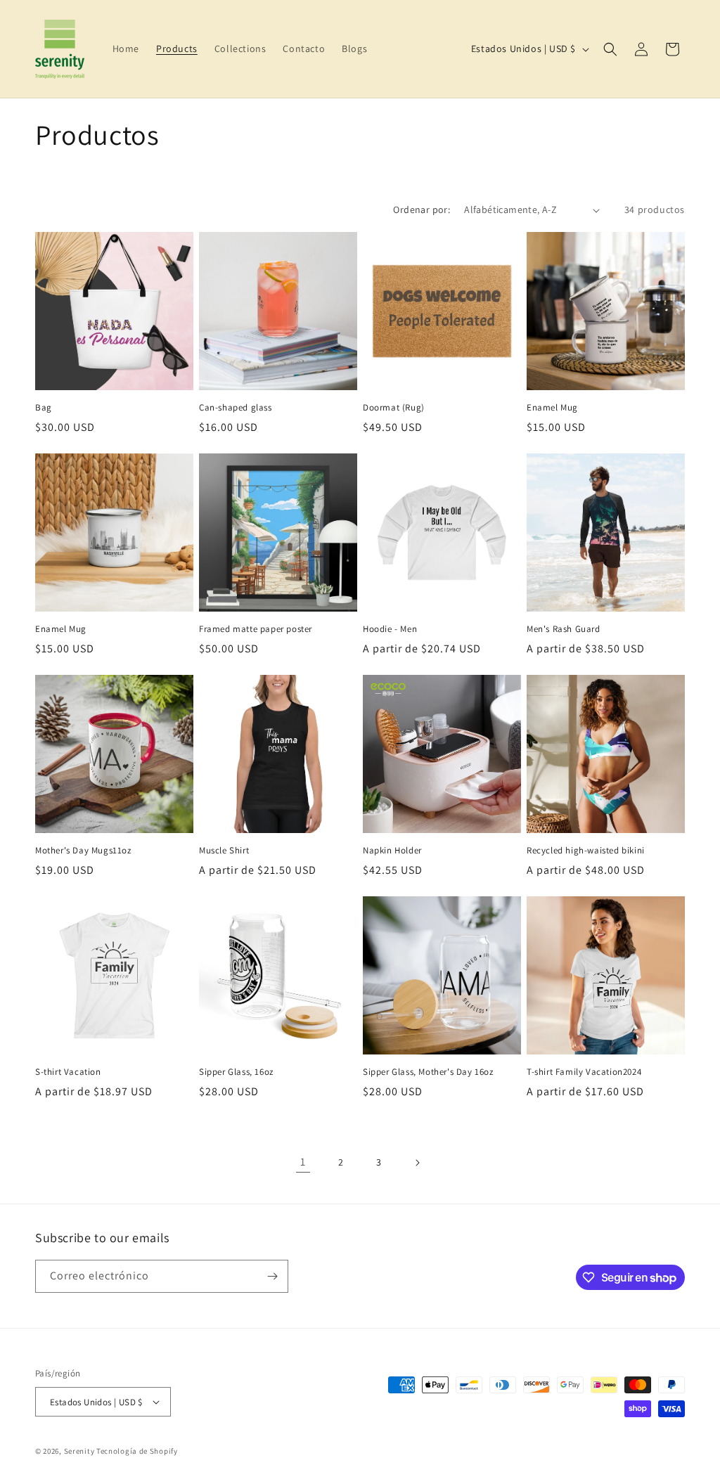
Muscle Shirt (224, 850)
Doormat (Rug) (394, 407)
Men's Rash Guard (563, 629)
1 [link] (303, 1161)
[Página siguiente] (416, 1162)
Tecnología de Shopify (137, 1451)
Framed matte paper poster (255, 629)
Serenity (79, 1451)
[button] (610, 49)
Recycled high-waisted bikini (586, 850)
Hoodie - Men (390, 629)
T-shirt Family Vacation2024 (584, 1072)
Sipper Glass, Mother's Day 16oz (428, 1072)
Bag (43, 407)
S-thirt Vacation (68, 1072)
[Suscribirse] (272, 1276)
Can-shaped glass (235, 407)
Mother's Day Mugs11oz (83, 850)
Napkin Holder (392, 850)
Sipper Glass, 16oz (236, 1072)
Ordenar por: (421, 209)
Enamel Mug (552, 407)
